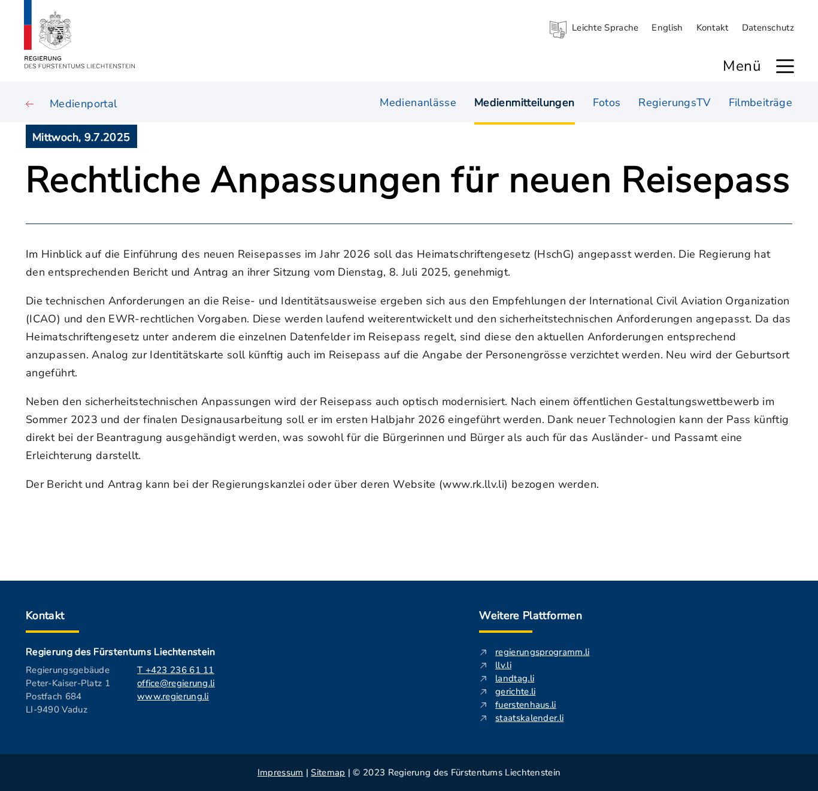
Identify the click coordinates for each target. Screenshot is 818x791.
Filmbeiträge (760, 102)
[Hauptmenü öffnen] (785, 66)
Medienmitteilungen (524, 102)
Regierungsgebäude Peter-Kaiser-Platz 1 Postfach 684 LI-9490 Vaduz (68, 689)
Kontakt (712, 28)
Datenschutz (768, 28)
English (667, 28)
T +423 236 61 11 (175, 670)
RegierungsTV (674, 102)
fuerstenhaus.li (525, 705)
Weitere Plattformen (530, 615)
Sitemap (328, 772)
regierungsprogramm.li (542, 652)
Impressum (280, 772)
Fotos (607, 102)
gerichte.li (515, 692)
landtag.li (514, 678)
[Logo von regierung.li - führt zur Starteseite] (79, 34)
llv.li (503, 665)
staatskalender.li (529, 718)
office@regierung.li (176, 683)
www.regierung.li (173, 696)
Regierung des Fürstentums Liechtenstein (120, 652)
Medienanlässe (418, 102)
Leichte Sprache (605, 28)
